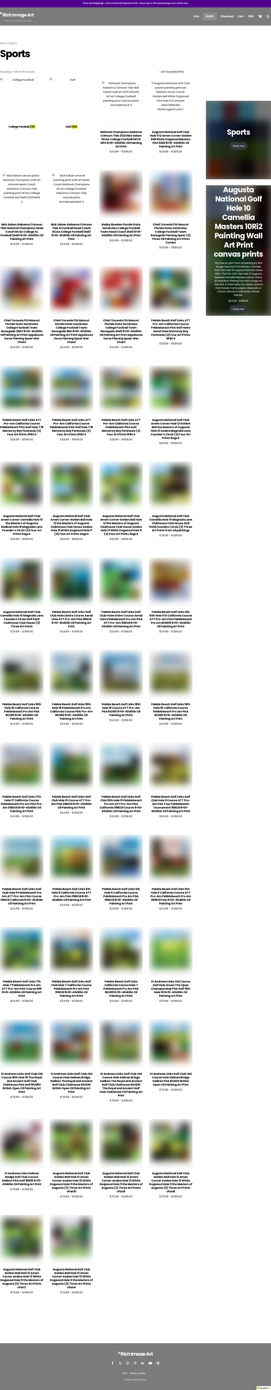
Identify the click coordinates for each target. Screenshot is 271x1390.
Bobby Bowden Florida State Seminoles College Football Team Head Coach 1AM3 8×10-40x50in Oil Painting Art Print (121, 230)
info (196, 16)
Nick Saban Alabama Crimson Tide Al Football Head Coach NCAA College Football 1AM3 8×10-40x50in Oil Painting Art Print (71, 232)
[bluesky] (158, 1363)
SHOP (209, 16)
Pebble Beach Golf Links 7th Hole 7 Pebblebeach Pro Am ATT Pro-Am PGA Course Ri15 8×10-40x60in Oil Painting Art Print (22, 989)
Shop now (238, 146)
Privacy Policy (138, 1373)
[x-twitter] (120, 1363)
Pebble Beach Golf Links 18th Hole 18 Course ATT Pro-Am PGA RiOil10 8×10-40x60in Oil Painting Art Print (121, 710)
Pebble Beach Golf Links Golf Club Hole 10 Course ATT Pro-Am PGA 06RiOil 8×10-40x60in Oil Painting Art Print (71, 802)
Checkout (227, 16)
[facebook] (112, 1363)
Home (3, 43)
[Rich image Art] (17, 15)
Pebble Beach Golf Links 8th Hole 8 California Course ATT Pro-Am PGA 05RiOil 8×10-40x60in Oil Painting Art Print (71, 894)
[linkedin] (143, 1363)
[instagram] (128, 1363)
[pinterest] (135, 1363)
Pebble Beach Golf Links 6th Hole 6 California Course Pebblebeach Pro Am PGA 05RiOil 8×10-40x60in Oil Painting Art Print (121, 896)
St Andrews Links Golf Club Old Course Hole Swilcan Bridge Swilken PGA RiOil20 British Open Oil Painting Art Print (170, 1079)
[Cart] (260, 16)
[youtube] (150, 1363)
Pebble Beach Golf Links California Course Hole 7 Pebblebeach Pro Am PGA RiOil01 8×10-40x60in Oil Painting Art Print (120, 989)
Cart (241, 16)
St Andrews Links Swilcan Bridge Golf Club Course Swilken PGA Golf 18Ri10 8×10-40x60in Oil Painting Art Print (22, 1179)
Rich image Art (134, 1379)
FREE (251, 16)
